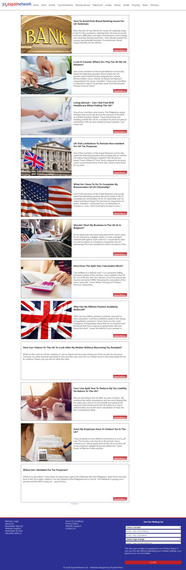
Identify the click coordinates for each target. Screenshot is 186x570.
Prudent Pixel (116, 567)
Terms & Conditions (74, 521)
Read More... (120, 50)
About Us (9, 523)
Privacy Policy (72, 523)
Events (52, 5)
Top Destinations (65, 5)
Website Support (13, 528)
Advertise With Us (13, 533)
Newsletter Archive (14, 531)
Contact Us (70, 528)
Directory (154, 5)
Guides (108, 5)
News (145, 5)
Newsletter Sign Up (14, 526)
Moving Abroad (83, 5)
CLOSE (153, 562)
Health (126, 5)
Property (136, 5)
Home (36, 5)
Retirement (98, 5)
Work (43, 5)
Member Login (12, 521)
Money (117, 5)
